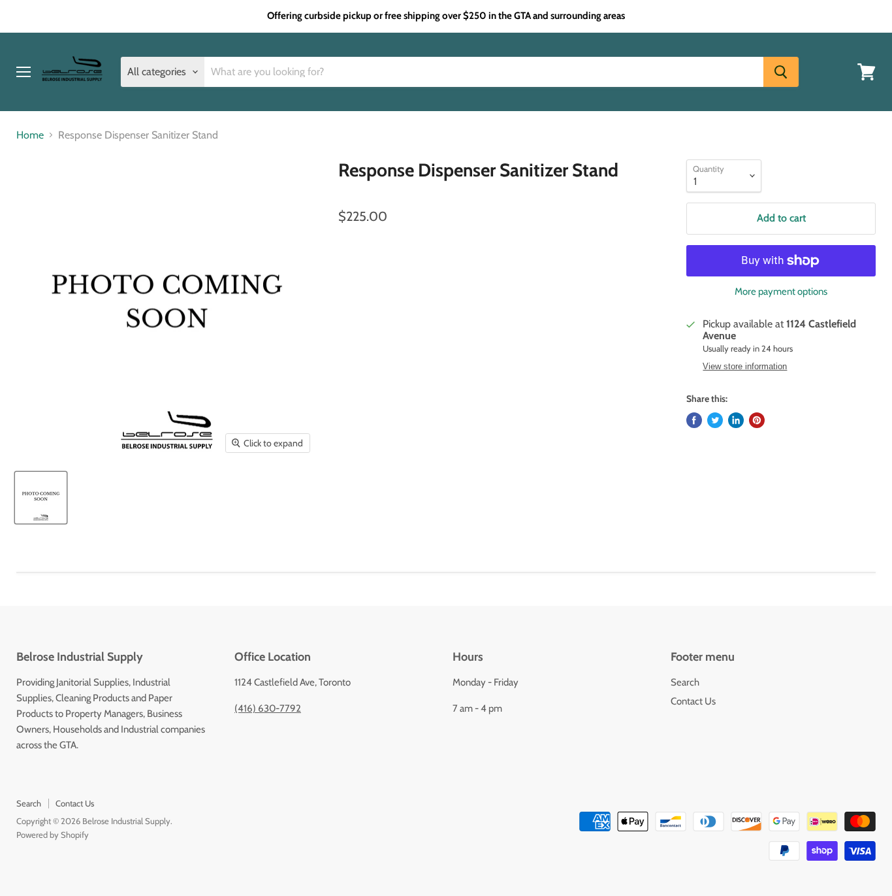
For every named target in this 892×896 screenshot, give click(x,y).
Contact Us (693, 701)
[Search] (781, 72)
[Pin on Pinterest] (757, 420)
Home (30, 135)
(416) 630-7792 (267, 708)
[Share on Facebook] (694, 420)
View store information (745, 366)
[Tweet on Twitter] (715, 420)
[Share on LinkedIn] (736, 420)
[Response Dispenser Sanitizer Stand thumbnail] (41, 497)
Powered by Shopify (52, 834)
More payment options (781, 291)
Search (685, 682)
